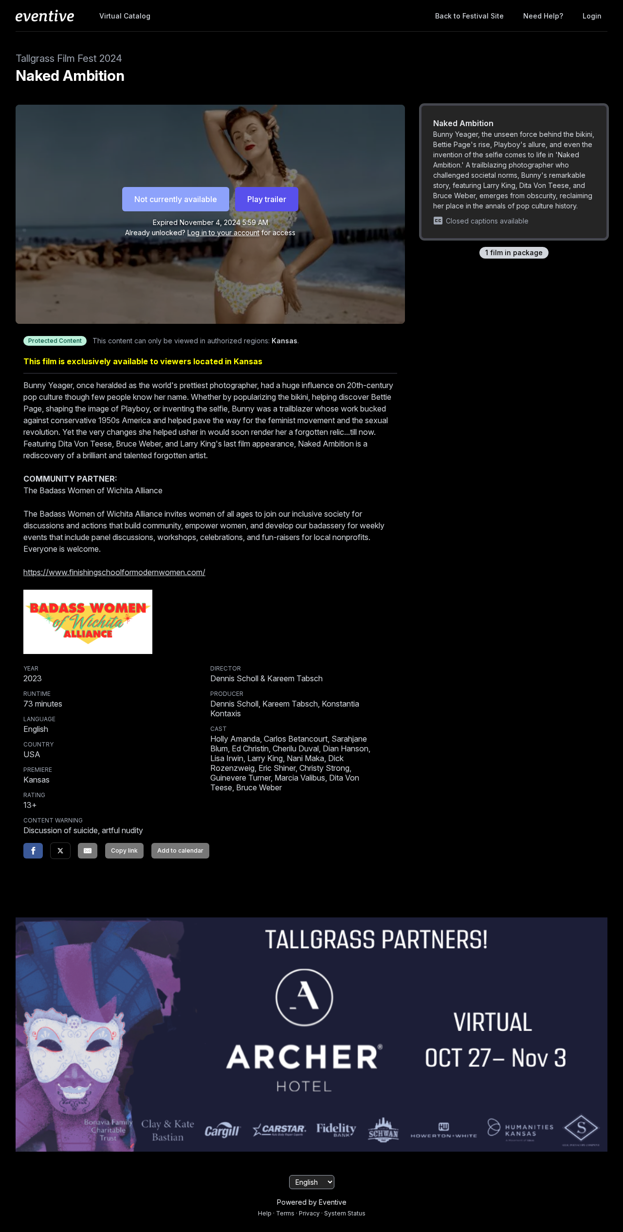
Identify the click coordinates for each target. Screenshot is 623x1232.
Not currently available (175, 199)
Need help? (543, 16)
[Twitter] (60, 851)
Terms (285, 1213)
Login (592, 16)
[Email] (87, 851)
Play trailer (266, 199)
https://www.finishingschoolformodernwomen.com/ (114, 572)
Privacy (309, 1213)
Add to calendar (180, 850)
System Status (345, 1213)
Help (265, 1213)
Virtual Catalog (124, 16)
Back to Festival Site (469, 16)
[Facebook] (33, 851)
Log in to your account (223, 232)
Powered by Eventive (312, 1202)
